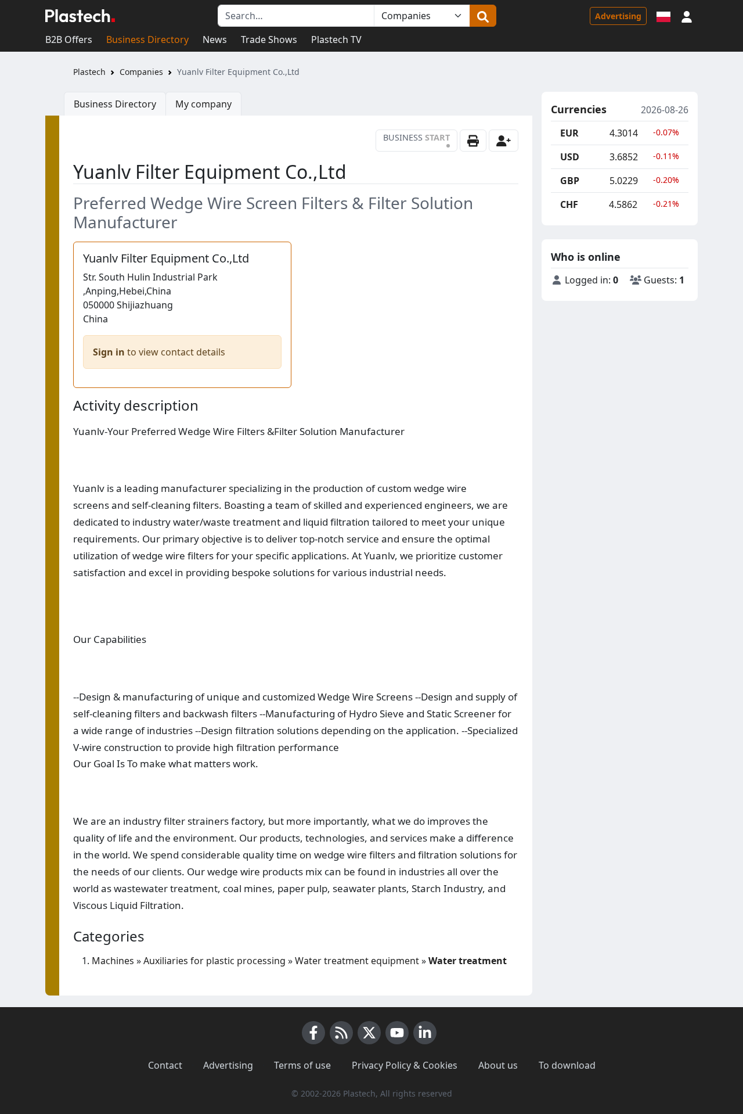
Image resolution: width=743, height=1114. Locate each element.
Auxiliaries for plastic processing (214, 960)
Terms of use (302, 1065)
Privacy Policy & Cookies (404, 1065)
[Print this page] (473, 141)
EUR (569, 133)
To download (567, 1065)
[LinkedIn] (425, 1032)
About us (498, 1065)
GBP (569, 180)
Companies (141, 71)
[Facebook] (313, 1032)
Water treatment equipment (357, 960)
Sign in (109, 352)
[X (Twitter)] (369, 1032)
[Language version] (663, 16)
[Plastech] (80, 15)
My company (203, 104)
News (215, 39)
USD (569, 156)
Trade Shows (269, 39)
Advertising (618, 15)
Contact (165, 1065)
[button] (687, 16)
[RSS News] (341, 1032)
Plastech (89, 71)
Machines (113, 960)
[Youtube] (397, 1032)
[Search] (483, 16)
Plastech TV (336, 39)
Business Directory (147, 39)
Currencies (579, 109)
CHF (569, 204)
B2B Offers (68, 39)
